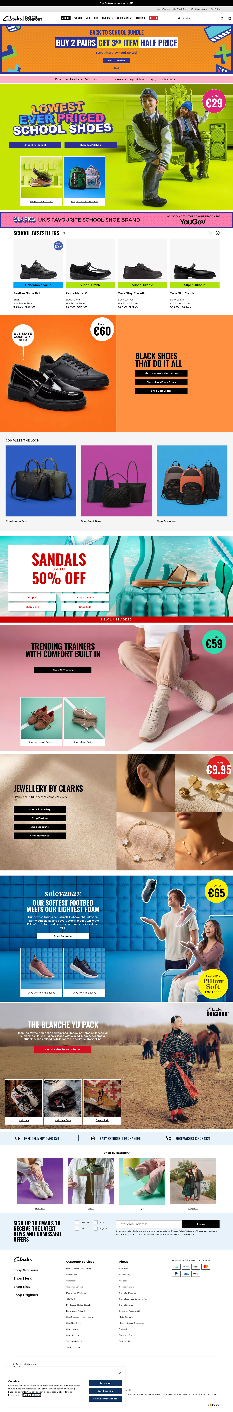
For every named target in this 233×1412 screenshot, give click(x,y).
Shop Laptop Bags (16, 521)
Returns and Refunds (75, 1311)
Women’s (85, 597)
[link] (38, 276)
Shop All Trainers (63, 670)
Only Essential (105, 1391)
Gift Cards (70, 1299)
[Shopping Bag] (229, 18)
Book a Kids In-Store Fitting (78, 1268)
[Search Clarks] (196, 18)
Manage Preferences (105, 1398)
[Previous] (210, 233)
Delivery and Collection (76, 1293)
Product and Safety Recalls (78, 1305)
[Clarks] (23, 18)
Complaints (71, 1275)
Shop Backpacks (166, 521)
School (65, 18)
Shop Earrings (40, 818)
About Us (123, 1268)
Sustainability (125, 1341)
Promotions (124, 1329)
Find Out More (167, 79)
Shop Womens (25, 1270)
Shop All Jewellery (39, 809)
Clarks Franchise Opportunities (133, 1299)
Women (78, 18)
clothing (140, 18)
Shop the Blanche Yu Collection (62, 1049)
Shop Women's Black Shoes (161, 373)
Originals (107, 18)
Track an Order (73, 1347)
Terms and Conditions (76, 1341)
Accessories (124, 18)
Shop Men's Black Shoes (161, 382)
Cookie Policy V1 (32, 1395)
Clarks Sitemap (126, 1305)
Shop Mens (22, 1278)
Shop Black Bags (91, 521)
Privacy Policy (177, 1231)
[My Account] (222, 18)
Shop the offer (116, 60)
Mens (101, 1222)
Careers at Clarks (126, 1287)
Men (88, 18)
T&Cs (116, 67)
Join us (201, 1224)
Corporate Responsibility (130, 1311)
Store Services (72, 1335)
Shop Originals (25, 1295)
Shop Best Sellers (161, 390)
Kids (96, 18)
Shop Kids (21, 1287)
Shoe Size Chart (73, 1323)
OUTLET (153, 18)
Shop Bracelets (40, 827)
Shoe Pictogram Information (79, 1317)
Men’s (32, 607)
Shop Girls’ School (35, 145)
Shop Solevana (63, 936)
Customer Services (74, 1287)
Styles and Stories (127, 1335)
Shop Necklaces (39, 835)
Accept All (105, 1383)
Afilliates (123, 1281)
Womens (85, 1222)
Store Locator (72, 1329)
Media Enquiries (126, 1317)
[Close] (119, 1373)
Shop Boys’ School (91, 145)
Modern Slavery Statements (131, 1323)
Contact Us (71, 1281)
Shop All (32, 597)
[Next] (218, 233)
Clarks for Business (127, 1293)
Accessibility (124, 1275)
